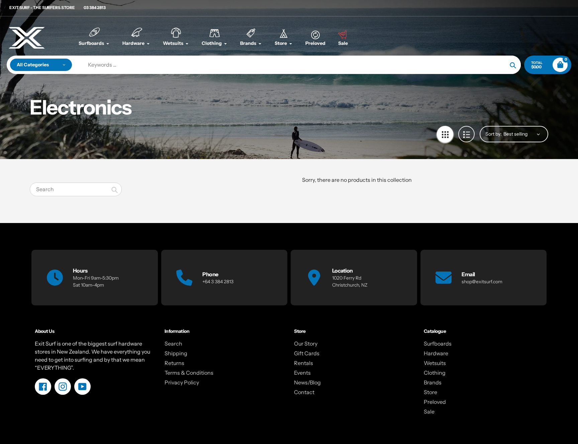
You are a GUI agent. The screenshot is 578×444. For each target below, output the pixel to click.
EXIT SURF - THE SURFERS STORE (42, 7)
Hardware (436, 353)
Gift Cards (306, 353)
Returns (174, 363)
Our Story (305, 343)
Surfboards (438, 343)
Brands (433, 382)
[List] (466, 134)
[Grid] (445, 134)
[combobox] (76, 189)
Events (302, 372)
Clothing (435, 372)
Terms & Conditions (189, 372)
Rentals (303, 363)
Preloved (435, 401)
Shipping (176, 353)
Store (430, 392)
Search (173, 343)
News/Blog (307, 382)
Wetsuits (435, 363)
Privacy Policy (182, 382)
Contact (304, 392)
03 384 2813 (95, 7)
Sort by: (493, 134)
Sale (429, 411)
